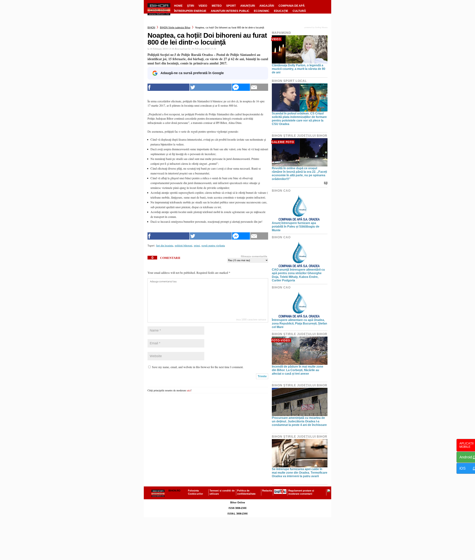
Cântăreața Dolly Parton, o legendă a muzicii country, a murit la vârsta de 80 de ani (298, 69)
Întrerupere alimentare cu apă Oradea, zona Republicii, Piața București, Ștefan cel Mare (299, 323)
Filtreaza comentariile (254, 256)
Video (203, 5)
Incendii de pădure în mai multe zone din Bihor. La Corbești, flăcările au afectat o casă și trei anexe (297, 370)
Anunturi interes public (230, 10)
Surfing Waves (321, 27)
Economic (261, 10)
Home (178, 5)
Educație (281, 10)
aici (189, 390)
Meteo (217, 5)
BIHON (151, 27)
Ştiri (190, 5)
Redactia (267, 490)
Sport (231, 5)
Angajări (266, 5)
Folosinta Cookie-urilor (195, 492)
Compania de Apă (292, 5)
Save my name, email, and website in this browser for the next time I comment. (197, 367)
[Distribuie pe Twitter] (211, 87)
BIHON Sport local (289, 80)
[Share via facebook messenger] (241, 87)
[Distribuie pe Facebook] (168, 87)
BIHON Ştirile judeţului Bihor (175, 27)
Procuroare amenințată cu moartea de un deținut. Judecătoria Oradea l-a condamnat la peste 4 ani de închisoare (299, 421)
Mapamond (281, 32)
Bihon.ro (174, 490)
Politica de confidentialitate (246, 492)
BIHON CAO (281, 190)
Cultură (299, 10)
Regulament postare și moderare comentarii (301, 492)
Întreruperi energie (190, 10)
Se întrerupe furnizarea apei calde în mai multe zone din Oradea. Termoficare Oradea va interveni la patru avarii (299, 473)
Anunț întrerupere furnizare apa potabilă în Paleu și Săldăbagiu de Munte (295, 226)
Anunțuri (247, 5)
